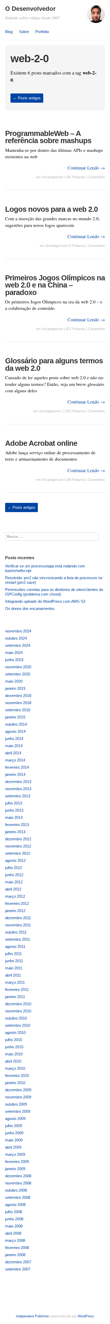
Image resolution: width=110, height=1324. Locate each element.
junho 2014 (14, 738)
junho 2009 (14, 1133)
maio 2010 (14, 1054)
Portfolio (42, 31)
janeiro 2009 (15, 1169)
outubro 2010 (16, 1018)
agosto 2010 (15, 1032)
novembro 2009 (18, 1097)
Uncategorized (52, 177)
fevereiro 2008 (17, 1247)
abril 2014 (13, 753)
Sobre (24, 31)
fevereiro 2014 (17, 767)
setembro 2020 (17, 674)
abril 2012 (13, 889)
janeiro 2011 (15, 996)
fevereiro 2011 (17, 989)
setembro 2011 (17, 939)
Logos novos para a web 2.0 (51, 209)
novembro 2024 (18, 631)
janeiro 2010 (15, 1083)
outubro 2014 (16, 724)
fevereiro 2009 (17, 1161)
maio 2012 (14, 882)
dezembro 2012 (18, 839)
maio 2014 (14, 746)
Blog (9, 31)
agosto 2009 (15, 1118)
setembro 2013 (17, 796)
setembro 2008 (17, 1197)
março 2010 (15, 1068)
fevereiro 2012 (17, 903)
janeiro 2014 (15, 774)
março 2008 (15, 1240)
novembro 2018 (18, 703)
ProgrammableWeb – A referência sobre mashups (48, 137)
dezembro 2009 (18, 1090)
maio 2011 (13, 968)
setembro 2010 (17, 1025)
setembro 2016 (17, 710)
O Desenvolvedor (30, 8)
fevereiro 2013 (17, 824)
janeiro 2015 (15, 717)
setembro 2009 (17, 1111)
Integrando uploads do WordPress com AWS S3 (45, 601)
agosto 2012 (15, 860)
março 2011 (15, 982)
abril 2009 (13, 1147)
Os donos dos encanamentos (29, 608)
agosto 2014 (15, 731)
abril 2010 (13, 1061)
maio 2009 (14, 1140)
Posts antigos (27, 98)
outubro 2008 (16, 1190)
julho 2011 (13, 953)
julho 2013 (13, 803)
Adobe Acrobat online (41, 443)
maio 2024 (14, 652)
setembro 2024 (17, 645)
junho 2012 (14, 875)
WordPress (86, 1316)
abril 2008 (13, 1233)
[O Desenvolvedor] (96, 16)
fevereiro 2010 (17, 1075)
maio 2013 (14, 817)
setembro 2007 (17, 1269)
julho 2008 (13, 1212)
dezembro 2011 (18, 918)
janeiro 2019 (15, 688)
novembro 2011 (18, 925)
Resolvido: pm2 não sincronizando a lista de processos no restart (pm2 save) (53, 580)
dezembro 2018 (18, 695)
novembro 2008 (18, 1183)
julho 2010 (13, 1039)
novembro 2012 (18, 846)
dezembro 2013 (18, 781)
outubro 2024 (16, 638)
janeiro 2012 (15, 910)
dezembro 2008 (18, 1176)
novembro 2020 (18, 667)
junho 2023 (14, 660)
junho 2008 (14, 1219)
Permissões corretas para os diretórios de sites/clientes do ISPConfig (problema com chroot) (54, 591)
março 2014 (15, 760)
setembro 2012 (17, 853)
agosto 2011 (15, 946)
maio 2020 (14, 681)
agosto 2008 (15, 1204)
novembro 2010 (18, 1011)
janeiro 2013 (15, 832)
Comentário (96, 177)
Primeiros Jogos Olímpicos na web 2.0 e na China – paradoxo (55, 285)
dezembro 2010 (18, 1004)
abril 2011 (13, 975)
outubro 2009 (16, 1104)
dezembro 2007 (18, 1262)
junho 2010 (14, 1047)
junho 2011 (14, 961)
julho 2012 (13, 867)
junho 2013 (14, 810)
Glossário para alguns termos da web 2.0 (54, 364)
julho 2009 (13, 1126)
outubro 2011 (16, 932)
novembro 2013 (18, 789)
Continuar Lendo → (86, 168)
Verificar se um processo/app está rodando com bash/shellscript (45, 568)
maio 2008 (14, 1226)
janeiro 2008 (15, 1255)
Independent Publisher (32, 1316)
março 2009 (15, 1154)
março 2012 (15, 896)
